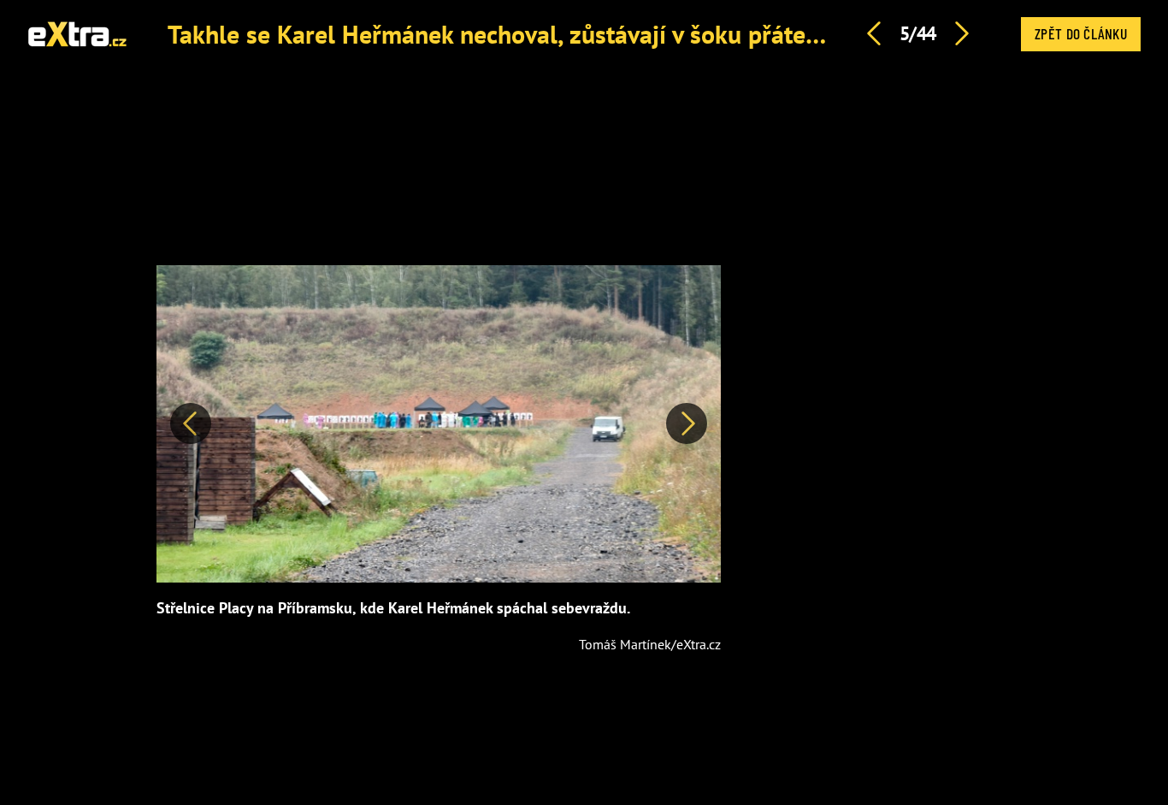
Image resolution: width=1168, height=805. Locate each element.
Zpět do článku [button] (1081, 33)
